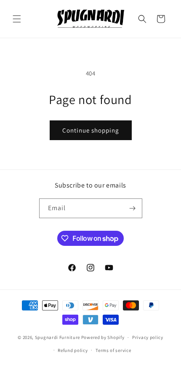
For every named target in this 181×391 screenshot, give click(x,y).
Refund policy (73, 350)
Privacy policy (147, 337)
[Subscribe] (132, 208)
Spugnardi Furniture (58, 337)
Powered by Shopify (103, 337)
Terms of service (113, 350)
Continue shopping (90, 130)
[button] (17, 19)
